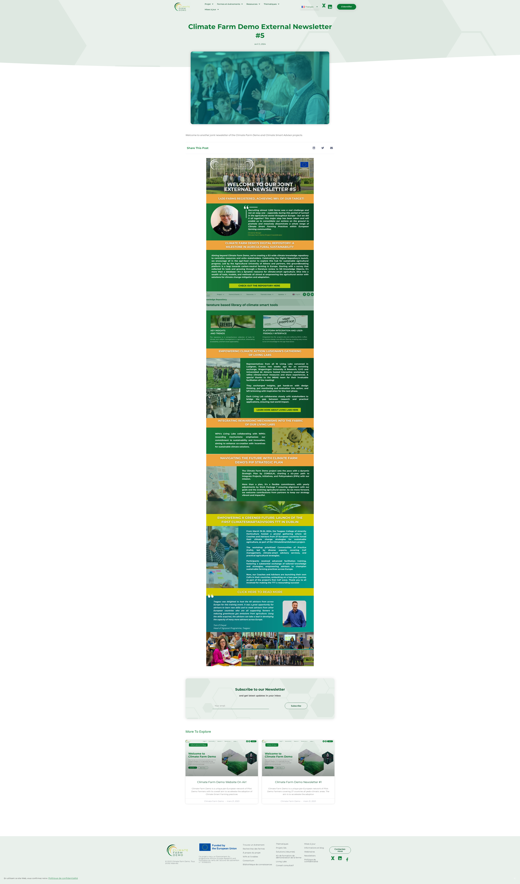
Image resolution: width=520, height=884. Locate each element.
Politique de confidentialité (311, 860)
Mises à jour (210, 9)
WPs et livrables (250, 856)
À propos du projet (252, 852)
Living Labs (281, 861)
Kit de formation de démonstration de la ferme (288, 856)
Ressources (251, 4)
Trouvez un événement (253, 845)
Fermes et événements (228, 4)
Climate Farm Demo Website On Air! (221, 782)
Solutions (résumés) (285, 852)
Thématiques (270, 4)
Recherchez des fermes (254, 849)
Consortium (248, 860)
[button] (314, 148)
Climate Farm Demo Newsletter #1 (298, 782)
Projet (208, 4)
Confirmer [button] (501, 878)
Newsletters (310, 855)
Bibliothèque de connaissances (257, 864)
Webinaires (309, 852)
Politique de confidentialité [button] (63, 878)
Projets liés (281, 848)
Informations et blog (314, 848)
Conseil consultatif (285, 865)
